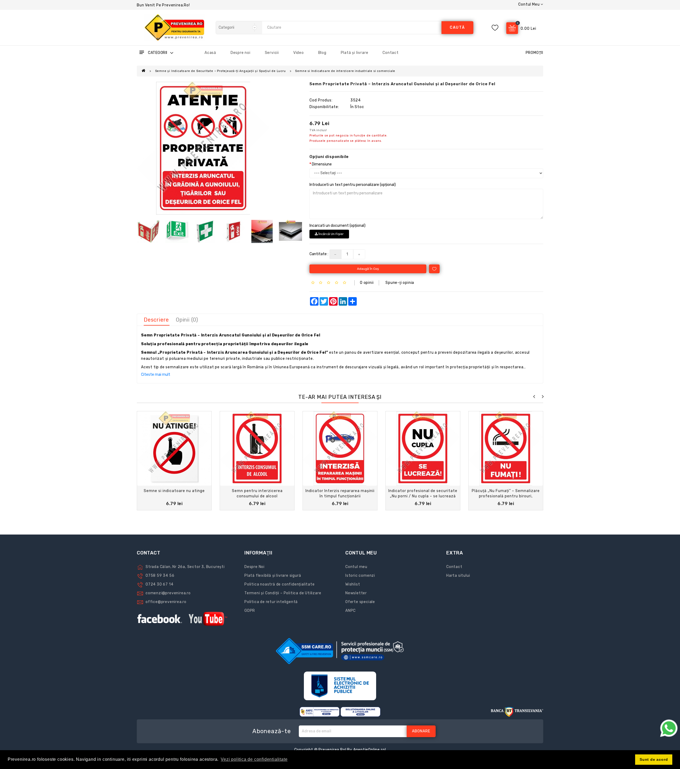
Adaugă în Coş (368, 269)
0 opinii (366, 282)
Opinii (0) (187, 320)
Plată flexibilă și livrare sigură (272, 575)
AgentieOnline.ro (369, 749)
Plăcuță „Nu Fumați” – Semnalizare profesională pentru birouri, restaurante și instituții (506, 496)
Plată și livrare (354, 52)
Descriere (156, 320)
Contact (390, 52)
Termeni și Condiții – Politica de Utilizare (282, 593)
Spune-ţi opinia (399, 282)
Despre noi (240, 52)
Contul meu (356, 567)
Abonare (421, 731)
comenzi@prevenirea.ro (168, 593)
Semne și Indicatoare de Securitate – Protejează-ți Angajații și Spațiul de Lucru (220, 71)
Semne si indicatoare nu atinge (174, 491)
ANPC (350, 610)
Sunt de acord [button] (654, 759)
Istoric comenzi (360, 575)
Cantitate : (318, 254)
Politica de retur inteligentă (271, 602)
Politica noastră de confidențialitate (279, 584)
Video (298, 52)
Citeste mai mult (155, 374)
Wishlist (352, 584)
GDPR (249, 610)
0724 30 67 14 (159, 584)
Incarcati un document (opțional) (337, 225)
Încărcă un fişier (331, 234)
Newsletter (356, 593)
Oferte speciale (360, 602)
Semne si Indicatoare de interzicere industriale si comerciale (345, 71)
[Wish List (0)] (495, 27)
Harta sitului (458, 575)
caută (457, 27)
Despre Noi (254, 567)
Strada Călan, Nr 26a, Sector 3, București (185, 567)
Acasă (210, 52)
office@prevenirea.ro (166, 602)
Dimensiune (322, 164)
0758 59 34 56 (160, 575)
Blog (322, 52)
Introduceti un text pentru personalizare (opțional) (352, 184)
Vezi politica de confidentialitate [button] (254, 759)
